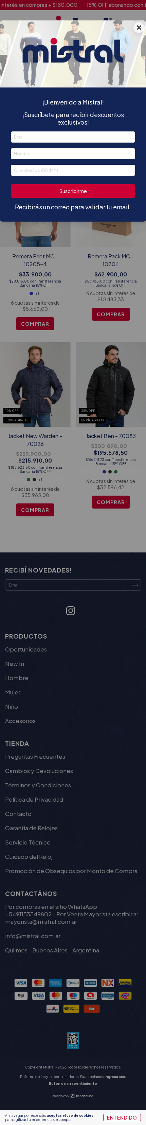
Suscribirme (73, 191)
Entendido (122, 1117)
